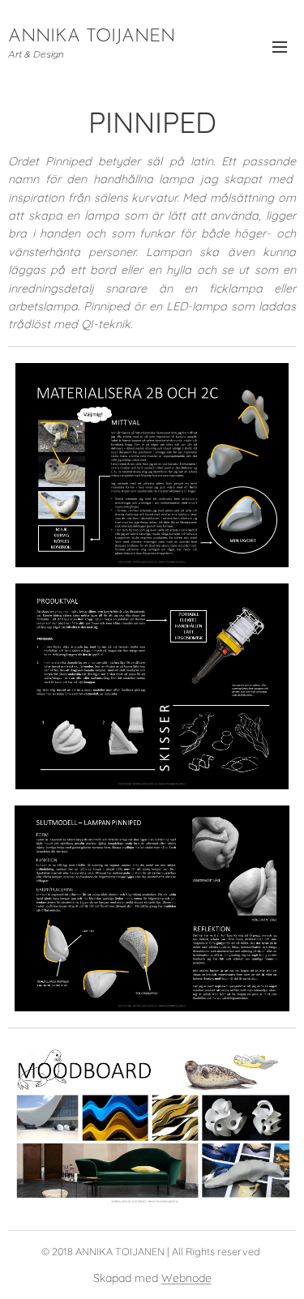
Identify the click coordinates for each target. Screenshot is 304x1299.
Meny (279, 46)
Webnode (186, 1278)
